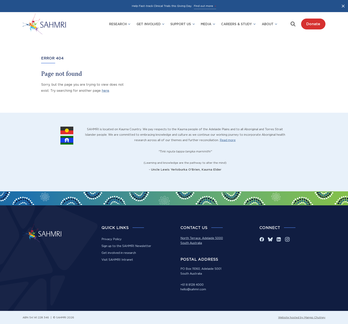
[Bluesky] (270, 239)
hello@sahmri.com (193, 289)
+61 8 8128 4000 (192, 284)
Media (206, 24)
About (267, 24)
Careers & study (236, 24)
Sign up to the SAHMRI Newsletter (126, 246)
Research (118, 24)
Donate (313, 23)
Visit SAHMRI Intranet (117, 259)
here (105, 91)
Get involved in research (119, 253)
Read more (228, 140)
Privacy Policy (112, 239)
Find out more (203, 5)
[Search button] (293, 24)
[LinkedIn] (278, 239)
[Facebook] (261, 239)
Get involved (149, 24)
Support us (180, 24)
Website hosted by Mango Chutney (301, 317)
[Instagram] (287, 239)
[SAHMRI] (44, 24)
